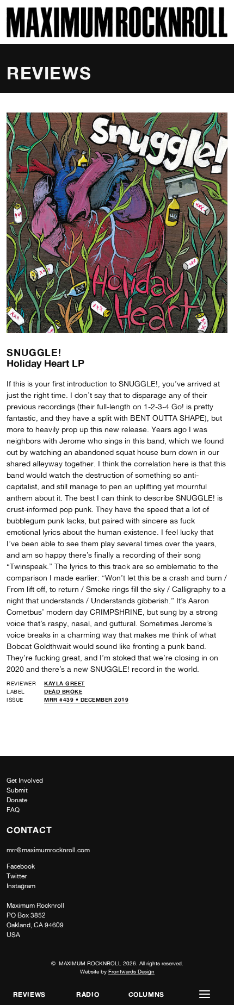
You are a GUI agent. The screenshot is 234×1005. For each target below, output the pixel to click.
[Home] (117, 34)
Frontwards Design (131, 971)
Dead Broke (63, 691)
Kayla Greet (64, 683)
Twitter (17, 876)
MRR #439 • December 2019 (86, 699)
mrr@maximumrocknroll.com (48, 850)
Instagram (21, 886)
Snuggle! (34, 352)
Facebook (21, 866)
